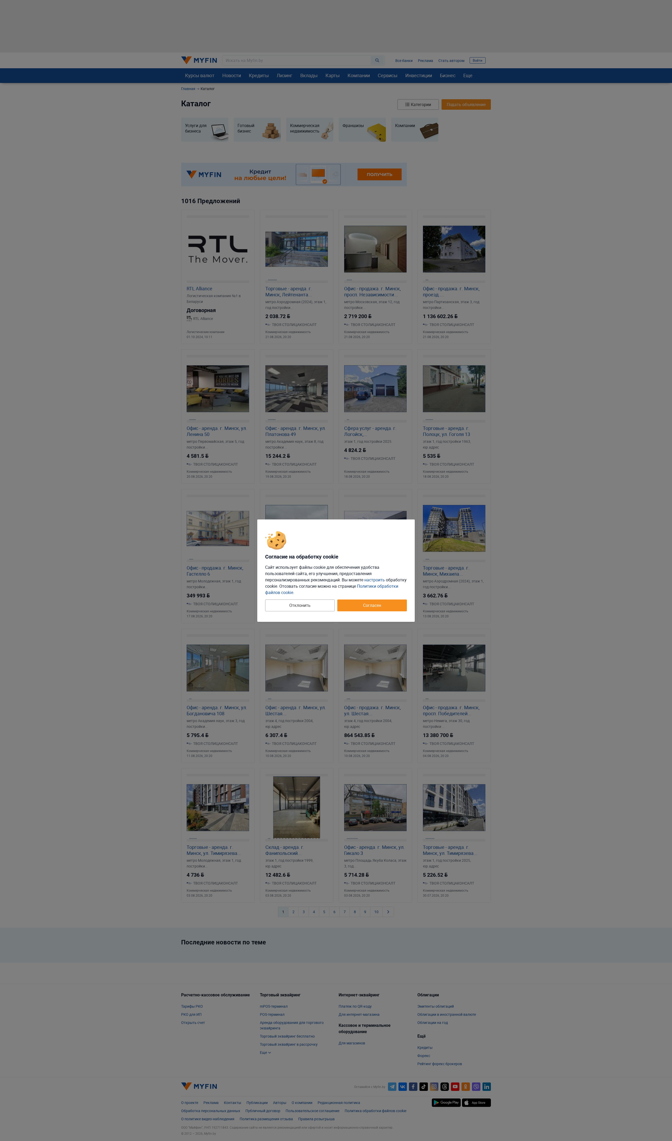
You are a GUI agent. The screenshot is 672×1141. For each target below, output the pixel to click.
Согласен (372, 605)
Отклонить (300, 605)
